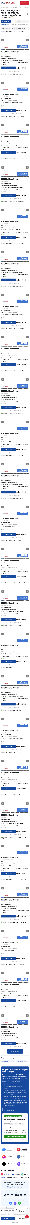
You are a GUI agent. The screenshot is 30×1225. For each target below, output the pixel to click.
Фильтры (6, 21)
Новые (14, 24)
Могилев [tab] (9, 1177)
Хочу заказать (8, 67)
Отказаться (22, 1218)
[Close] (27, 1208)
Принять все (8, 1218)
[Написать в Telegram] (10, 1203)
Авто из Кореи (13, 7)
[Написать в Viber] (15, 1203)
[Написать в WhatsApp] (19, 1203)
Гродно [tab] (27, 1177)
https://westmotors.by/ (15, 1187)
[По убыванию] (16, 21)
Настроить (15, 1222)
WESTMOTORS (4, 7)
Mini (20, 7)
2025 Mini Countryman (10, 603)
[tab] (2, 49)
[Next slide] (27, 40)
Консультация (25, 3)
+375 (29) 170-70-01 (15, 1194)
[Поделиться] (27, 13)
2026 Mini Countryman (10, 52)
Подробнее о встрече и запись (15, 1136)
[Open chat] (27, 1216)
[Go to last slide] (2, 40)
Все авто (5, 24)
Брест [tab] (22, 1177)
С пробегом (23, 24)
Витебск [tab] (15, 1177)
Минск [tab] (3, 1177)
